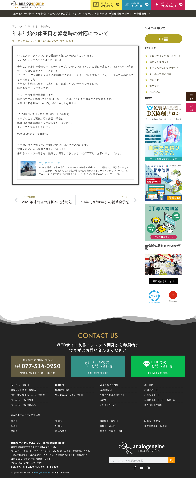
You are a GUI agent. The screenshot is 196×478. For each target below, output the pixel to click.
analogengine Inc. (42, 472)
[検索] (171, 460)
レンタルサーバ (84, 13)
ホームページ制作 (23, 13)
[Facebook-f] (135, 468)
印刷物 (42, 13)
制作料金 (116, 13)
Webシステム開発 (60, 13)
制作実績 (102, 13)
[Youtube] (141, 468)
